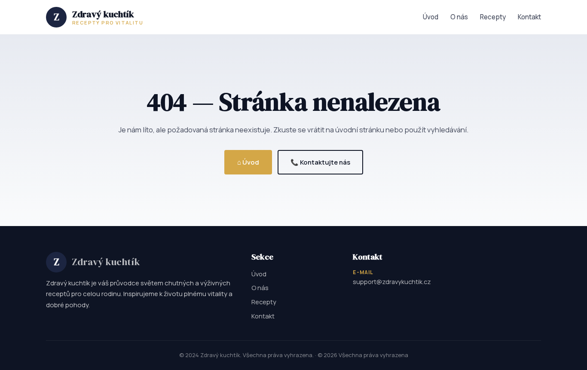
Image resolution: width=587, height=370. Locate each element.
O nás (459, 16)
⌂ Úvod (248, 162)
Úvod (430, 16)
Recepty (493, 16)
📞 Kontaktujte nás (320, 162)
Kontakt (529, 16)
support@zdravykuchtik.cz (392, 282)
